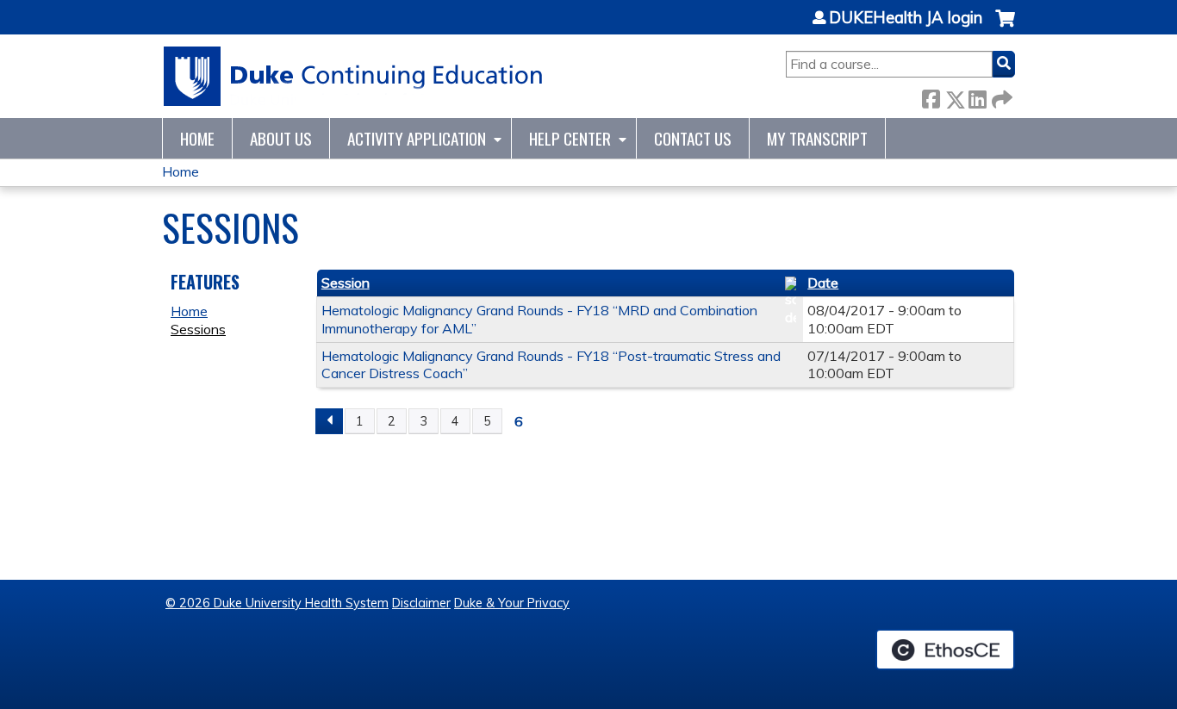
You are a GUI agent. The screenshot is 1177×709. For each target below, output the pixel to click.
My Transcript (817, 138)
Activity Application (416, 138)
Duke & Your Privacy (512, 603)
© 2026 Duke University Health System (277, 603)
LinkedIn (977, 96)
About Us (281, 138)
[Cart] (1005, 27)
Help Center (570, 138)
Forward (1000, 96)
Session (345, 282)
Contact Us (693, 138)
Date (822, 282)
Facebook (930, 96)
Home (197, 138)
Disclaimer (421, 603)
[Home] (353, 76)
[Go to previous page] (329, 421)
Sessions (198, 329)
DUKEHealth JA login (905, 18)
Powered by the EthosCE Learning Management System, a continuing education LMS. (945, 649)
